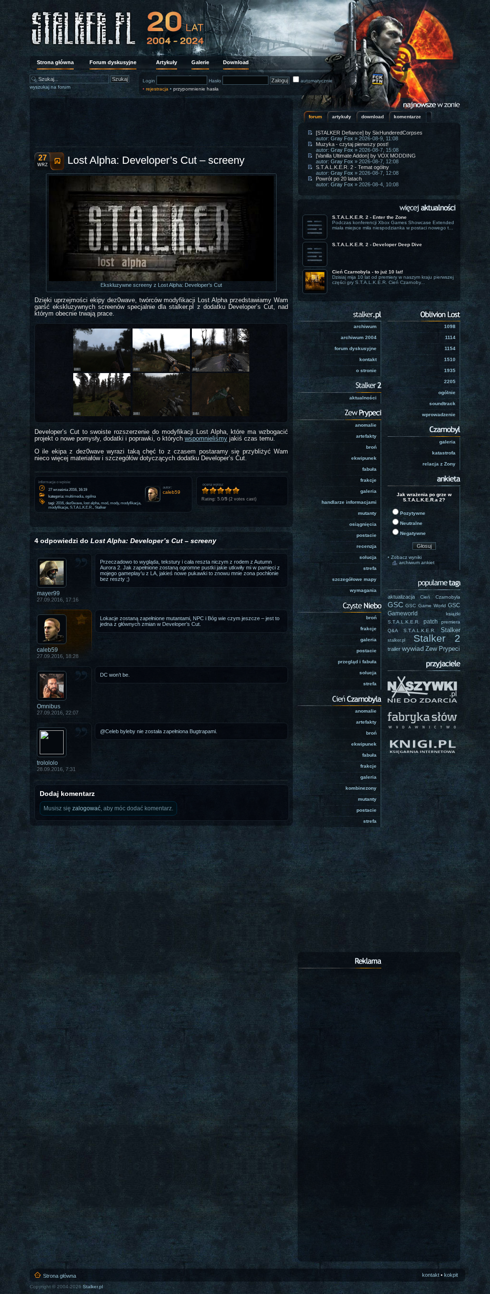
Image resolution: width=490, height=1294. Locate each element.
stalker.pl (396, 640)
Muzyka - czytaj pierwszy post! (352, 144)
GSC (395, 605)
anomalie (366, 425)
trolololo (47, 763)
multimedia (74, 496)
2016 (60, 503)
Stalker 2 (437, 638)
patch (430, 621)
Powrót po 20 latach (339, 179)
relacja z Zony (439, 463)
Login (149, 80)
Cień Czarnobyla (440, 597)
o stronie (366, 370)
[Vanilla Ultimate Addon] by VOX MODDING (366, 156)
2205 (450, 381)
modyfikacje (58, 507)
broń (371, 447)
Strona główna (55, 62)
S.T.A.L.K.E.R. (81, 507)
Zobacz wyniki (406, 557)
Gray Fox (342, 138)
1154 (450, 348)
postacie (366, 535)
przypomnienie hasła (196, 88)
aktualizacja (401, 597)
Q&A (393, 630)
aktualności (363, 397)
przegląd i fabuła (357, 661)
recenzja (366, 546)
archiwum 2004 (359, 337)
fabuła (369, 469)
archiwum (365, 326)
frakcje (368, 480)
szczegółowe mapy (354, 579)
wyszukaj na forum (50, 87)
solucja (368, 557)
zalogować (86, 808)
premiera (450, 621)
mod (104, 503)
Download (236, 62)
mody (114, 503)
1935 (450, 370)
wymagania (363, 590)
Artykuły (166, 62)
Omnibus (48, 706)
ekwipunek (364, 458)
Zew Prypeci (442, 648)
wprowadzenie (439, 414)
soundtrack (442, 403)
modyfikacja (130, 503)
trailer (394, 649)
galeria (368, 491)
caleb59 (47, 650)
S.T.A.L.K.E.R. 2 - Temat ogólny (352, 167)
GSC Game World (425, 605)
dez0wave (74, 503)
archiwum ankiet (416, 562)
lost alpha (91, 503)
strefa (370, 568)
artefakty (366, 436)
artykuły (341, 116)
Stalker (100, 507)
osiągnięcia (363, 524)
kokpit (451, 1275)
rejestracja (157, 88)
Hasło (215, 80)
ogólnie (447, 392)
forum (315, 116)
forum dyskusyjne (355, 348)
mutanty (367, 513)
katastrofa (444, 452)
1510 (450, 359)
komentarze (407, 116)
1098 (450, 326)
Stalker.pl (93, 1286)
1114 (450, 337)
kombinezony (361, 788)
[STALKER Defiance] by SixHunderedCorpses (369, 133)
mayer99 (48, 593)
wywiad (413, 648)
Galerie (200, 62)
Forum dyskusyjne (112, 62)
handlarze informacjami (349, 502)
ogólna (90, 496)
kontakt (368, 359)
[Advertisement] (161, 122)
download (372, 116)
